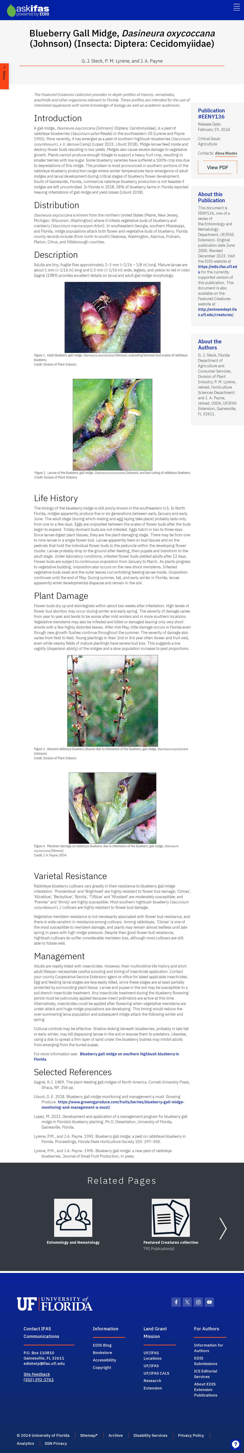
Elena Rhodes (226, 153)
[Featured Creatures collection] (171, 1218)
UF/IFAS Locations (152, 1355)
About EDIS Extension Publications (205, 1389)
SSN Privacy (56, 1443)
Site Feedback (37, 1374)
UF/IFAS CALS (156, 1373)
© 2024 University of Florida (43, 1435)
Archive (115, 1435)
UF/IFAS (151, 1365)
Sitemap (88, 1435)
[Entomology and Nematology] (73, 1218)
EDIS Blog (102, 1345)
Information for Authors (208, 1347)
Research (152, 1380)
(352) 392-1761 (39, 1379)
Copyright (102, 1367)
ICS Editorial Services (205, 1373)
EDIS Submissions (205, 1360)
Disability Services (150, 1435)
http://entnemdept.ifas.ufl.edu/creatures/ (217, 312)
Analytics (25, 1443)
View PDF (217, 167)
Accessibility (104, 1360)
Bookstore (102, 1352)
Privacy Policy (191, 1435)
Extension (153, 1388)
